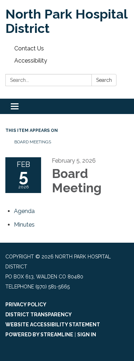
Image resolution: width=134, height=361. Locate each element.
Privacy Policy (25, 304)
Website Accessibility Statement (52, 324)
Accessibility (30, 60)
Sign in (86, 334)
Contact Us (29, 48)
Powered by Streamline (39, 334)
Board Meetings (32, 141)
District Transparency (38, 314)
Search (104, 80)
